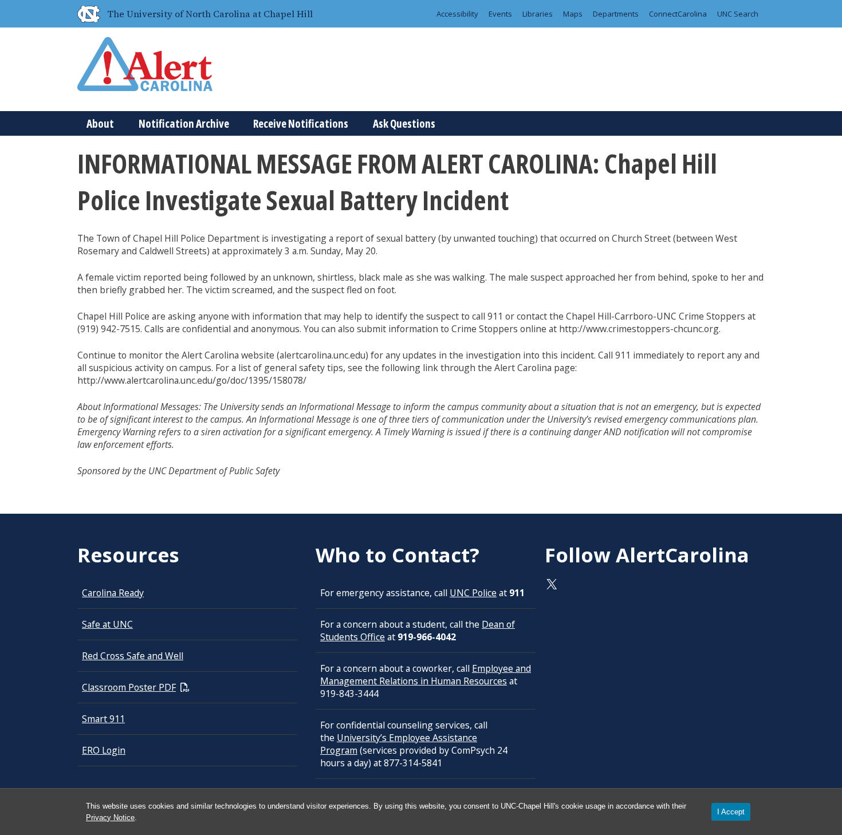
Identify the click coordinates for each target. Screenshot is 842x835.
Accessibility (457, 14)
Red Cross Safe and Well (132, 655)
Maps (573, 14)
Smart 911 (103, 718)
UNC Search (737, 14)
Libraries (537, 14)
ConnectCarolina (678, 14)
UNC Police (473, 592)
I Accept (731, 812)
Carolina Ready (113, 592)
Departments (616, 14)
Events (500, 14)
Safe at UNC (107, 624)
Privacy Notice (110, 817)
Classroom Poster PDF (129, 687)
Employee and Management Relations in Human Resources (425, 674)
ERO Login (103, 750)
